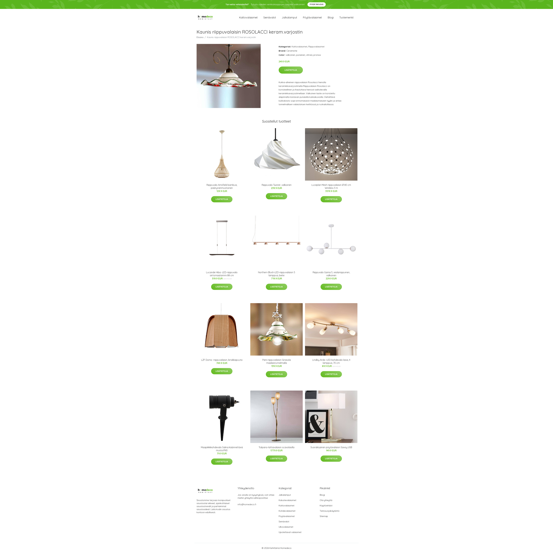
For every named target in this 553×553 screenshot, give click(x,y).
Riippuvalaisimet (316, 46)
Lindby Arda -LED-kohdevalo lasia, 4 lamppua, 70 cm (331, 361)
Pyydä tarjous (316, 4)
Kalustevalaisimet (287, 500)
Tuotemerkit (346, 17)
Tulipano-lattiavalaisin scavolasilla (276, 447)
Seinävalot (269, 17)
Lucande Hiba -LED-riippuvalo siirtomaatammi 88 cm (221, 274)
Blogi (331, 17)
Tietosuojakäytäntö (329, 511)
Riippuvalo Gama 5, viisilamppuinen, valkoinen (331, 274)
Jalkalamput (289, 17)
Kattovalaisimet (248, 17)
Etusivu (200, 37)
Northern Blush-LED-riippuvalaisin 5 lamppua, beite (276, 274)
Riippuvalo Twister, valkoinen (276, 184)
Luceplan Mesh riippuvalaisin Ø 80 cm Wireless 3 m (331, 186)
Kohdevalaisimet (287, 511)
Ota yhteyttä (326, 500)
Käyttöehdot (326, 505)
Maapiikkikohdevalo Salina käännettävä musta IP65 (222, 449)
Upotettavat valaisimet (290, 532)
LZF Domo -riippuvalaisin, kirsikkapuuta (221, 359)
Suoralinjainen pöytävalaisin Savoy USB (331, 447)
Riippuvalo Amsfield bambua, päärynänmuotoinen (222, 186)
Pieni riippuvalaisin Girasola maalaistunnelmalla (276, 361)
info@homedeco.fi (247, 504)
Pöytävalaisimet (312, 17)
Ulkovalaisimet (286, 526)
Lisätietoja (291, 70)
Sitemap (324, 516)
